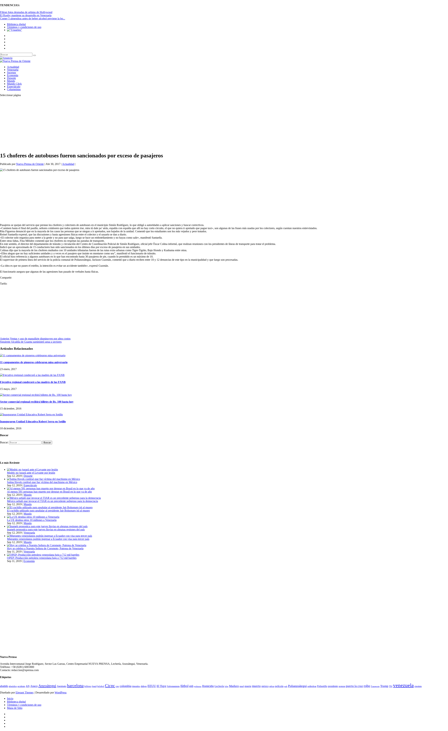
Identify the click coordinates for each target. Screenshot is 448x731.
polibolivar (311, 686)
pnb (285, 686)
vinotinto (418, 686)
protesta (342, 686)
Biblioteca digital (16, 24)
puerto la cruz (354, 686)
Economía (12, 75)
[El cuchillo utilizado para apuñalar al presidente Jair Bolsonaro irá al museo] (50, 507)
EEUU (152, 686)
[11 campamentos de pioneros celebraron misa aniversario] (32, 355)
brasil (94, 686)
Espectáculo (13, 86)
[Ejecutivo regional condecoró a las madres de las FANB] (32, 375)
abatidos (13, 686)
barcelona (75, 685)
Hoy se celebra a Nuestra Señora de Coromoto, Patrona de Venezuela (45, 548)
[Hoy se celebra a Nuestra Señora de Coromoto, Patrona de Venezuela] (46, 545)
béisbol (100, 686)
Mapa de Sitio (14, 707)
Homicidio (208, 686)
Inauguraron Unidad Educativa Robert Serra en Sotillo (33, 421)
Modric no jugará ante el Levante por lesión (31, 472)
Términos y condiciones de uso (24, 27)
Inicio (10, 698)
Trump (384, 686)
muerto (256, 686)
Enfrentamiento (173, 686)
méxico (265, 686)
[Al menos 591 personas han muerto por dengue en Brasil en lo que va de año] (51, 488)
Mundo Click (14, 83)
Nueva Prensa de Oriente (30, 164)
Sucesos (11, 72)
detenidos (136, 686)
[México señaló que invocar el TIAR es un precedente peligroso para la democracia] (54, 497)
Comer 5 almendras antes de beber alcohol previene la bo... (32, 18)
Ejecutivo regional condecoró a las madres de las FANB (33, 382)
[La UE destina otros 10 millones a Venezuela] (33, 516)
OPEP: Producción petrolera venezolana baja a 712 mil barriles (41, 557)
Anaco (34, 686)
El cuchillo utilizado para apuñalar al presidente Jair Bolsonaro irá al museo (48, 510)
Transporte (375, 686)
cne (117, 686)
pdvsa (271, 686)
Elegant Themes (24, 692)
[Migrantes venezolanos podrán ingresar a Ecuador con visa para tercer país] (49, 535)
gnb (191, 686)
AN (28, 686)
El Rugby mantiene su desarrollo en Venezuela (25, 15)
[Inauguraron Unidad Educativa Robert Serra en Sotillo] (31, 414)
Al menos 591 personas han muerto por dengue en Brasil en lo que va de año (49, 491)
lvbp (226, 686)
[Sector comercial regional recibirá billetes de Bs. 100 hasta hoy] (36, 394)
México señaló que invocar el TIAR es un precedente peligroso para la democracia (52, 501)
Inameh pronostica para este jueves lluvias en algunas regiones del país (46, 529)
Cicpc (110, 685)
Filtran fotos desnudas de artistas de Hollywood (26, 12)
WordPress (60, 692)
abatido (4, 686)
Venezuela (12, 69)
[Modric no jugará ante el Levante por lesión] (32, 469)
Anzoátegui (47, 686)
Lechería (219, 686)
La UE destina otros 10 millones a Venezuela (32, 520)
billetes (87, 686)
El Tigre (161, 686)
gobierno (197, 686)
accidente (21, 686)
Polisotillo (322, 686)
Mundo (11, 80)
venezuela (403, 685)
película (279, 686)
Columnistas (14, 89)
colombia (125, 686)
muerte (247, 686)
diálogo (144, 686)
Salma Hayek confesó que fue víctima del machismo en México (42, 482)
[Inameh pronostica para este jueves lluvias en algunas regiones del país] (47, 526)
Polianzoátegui (297, 686)
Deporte (11, 78)
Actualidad (13, 66)
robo (367, 686)
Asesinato (61, 686)
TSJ (390, 686)
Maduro (234, 686)
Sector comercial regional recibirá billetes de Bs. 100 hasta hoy (37, 401)
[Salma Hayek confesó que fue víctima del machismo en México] (43, 479)
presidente (333, 686)
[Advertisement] (105, 124)
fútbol (184, 686)
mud (242, 686)
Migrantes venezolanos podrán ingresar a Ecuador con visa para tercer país (48, 538)
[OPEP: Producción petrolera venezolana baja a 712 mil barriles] (43, 554)
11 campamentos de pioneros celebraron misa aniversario (34, 362)
